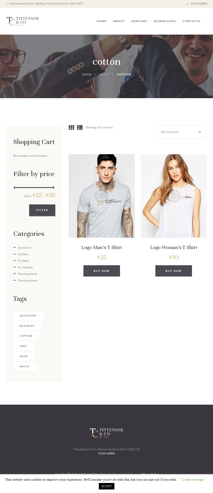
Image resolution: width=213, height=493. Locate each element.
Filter (42, 210)
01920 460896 (106, 453)
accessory (28, 315)
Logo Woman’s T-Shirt (173, 247)
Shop (104, 74)
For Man (23, 261)
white (25, 366)
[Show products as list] (80, 127)
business (27, 325)
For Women (25, 267)
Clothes (23, 254)
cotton (26, 335)
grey (23, 346)
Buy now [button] (102, 270)
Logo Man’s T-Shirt (101, 247)
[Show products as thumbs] (71, 127)
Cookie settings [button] (192, 479)
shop (24, 356)
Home (87, 74)
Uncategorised (27, 274)
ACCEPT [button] (106, 486)
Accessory (24, 247)
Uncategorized (27, 280)
